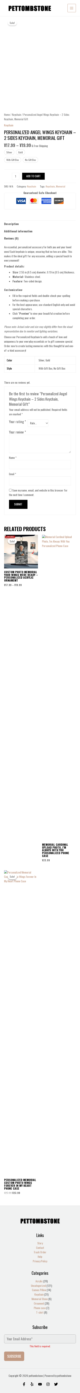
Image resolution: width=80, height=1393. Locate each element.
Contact (40, 1248)
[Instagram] (48, 1384)
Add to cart (33, 176)
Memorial (60, 186)
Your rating (17, 421)
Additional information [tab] (18, 231)
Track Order (40, 1252)
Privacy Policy (40, 1261)
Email (12, 474)
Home (7, 115)
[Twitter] (56, 1384)
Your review (17, 432)
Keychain (16, 115)
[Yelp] (32, 1384)
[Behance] (40, 1384)
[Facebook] (24, 1384)
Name (12, 458)
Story (40, 1243)
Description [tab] (11, 224)
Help (40, 1257)
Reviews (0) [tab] (11, 238)
